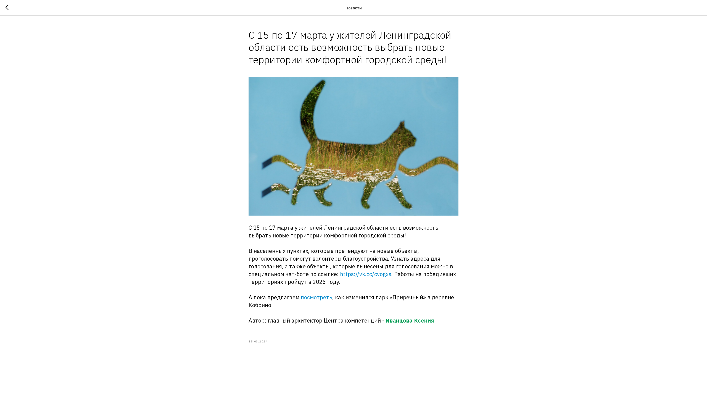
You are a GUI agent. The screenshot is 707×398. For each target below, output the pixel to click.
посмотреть (316, 297)
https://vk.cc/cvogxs (365, 274)
